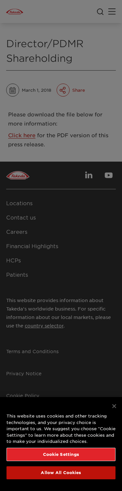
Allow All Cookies (61, 472)
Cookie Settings (61, 454)
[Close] (114, 406)
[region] (61, 444)
